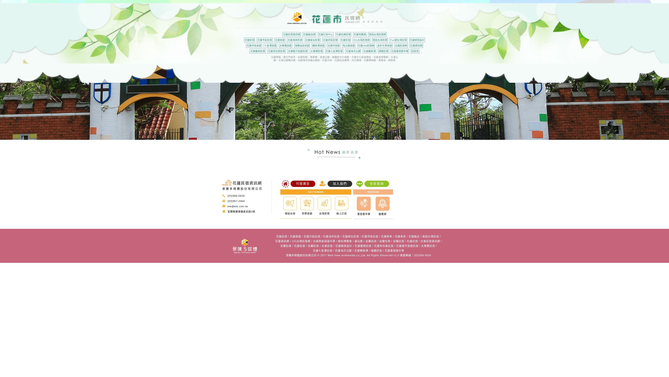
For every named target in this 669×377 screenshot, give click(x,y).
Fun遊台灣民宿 (398, 40)
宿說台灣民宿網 (377, 34)
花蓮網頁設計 (417, 40)
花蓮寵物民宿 (257, 51)
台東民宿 (327, 245)
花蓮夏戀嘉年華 (399, 51)
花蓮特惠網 (360, 34)
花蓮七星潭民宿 (334, 51)
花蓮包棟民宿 (343, 34)
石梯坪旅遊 (334, 45)
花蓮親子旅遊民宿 (297, 51)
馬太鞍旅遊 (349, 45)
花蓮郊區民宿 (330, 40)
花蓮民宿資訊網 (291, 34)
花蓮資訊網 (416, 45)
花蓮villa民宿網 (366, 45)
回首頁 (415, 51)
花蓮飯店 (414, 236)
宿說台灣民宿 (380, 40)
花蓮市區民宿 (264, 40)
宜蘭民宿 (371, 241)
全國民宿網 (401, 45)
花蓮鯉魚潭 (369, 51)
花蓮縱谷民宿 (312, 40)
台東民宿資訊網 (430, 241)
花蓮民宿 (249, 40)
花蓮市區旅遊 (254, 45)
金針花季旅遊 (384, 45)
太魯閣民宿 (316, 51)
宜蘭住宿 (384, 241)
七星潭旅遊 (270, 45)
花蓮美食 (400, 236)
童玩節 (359, 241)
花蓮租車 (386, 236)
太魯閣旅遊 (285, 45)
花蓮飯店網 (309, 34)
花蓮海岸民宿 (295, 40)
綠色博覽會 (345, 241)
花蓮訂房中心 (325, 34)
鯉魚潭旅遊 (318, 45)
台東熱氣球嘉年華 (324, 241)
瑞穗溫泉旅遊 (302, 45)
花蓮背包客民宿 (276, 51)
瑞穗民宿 (383, 51)
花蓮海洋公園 (353, 51)
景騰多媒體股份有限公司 (301, 255)
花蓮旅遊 (280, 40)
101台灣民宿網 (361, 40)
